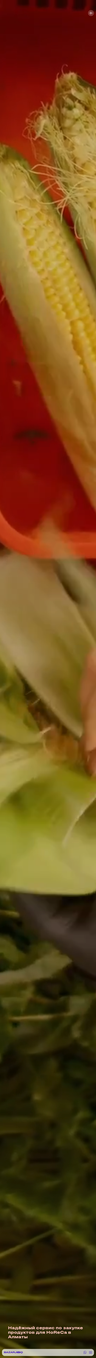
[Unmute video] (91, 13)
